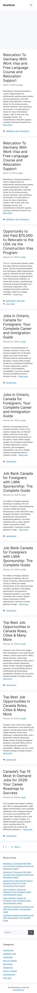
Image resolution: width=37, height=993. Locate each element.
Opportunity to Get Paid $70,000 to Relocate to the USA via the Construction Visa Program (18, 242)
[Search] (31, 932)
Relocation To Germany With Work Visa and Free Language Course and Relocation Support (15, 67)
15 (12, 847)
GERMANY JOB (12, 131)
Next (17, 847)
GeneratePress (18, 990)
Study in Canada (10, 971)
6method (9, 5)
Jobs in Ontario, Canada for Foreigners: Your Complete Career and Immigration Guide (17, 326)
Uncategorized (9, 974)
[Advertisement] (18, 30)
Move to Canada (10, 961)
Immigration (24, 131)
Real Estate (7, 964)
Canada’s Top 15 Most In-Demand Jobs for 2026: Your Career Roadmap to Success (17, 782)
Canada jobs (11, 383)
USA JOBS (10, 304)
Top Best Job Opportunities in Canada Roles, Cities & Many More (16, 631)
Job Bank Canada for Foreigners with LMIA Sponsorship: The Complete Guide (18, 482)
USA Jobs (20, 301)
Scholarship (10, 301)
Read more (7, 125)
